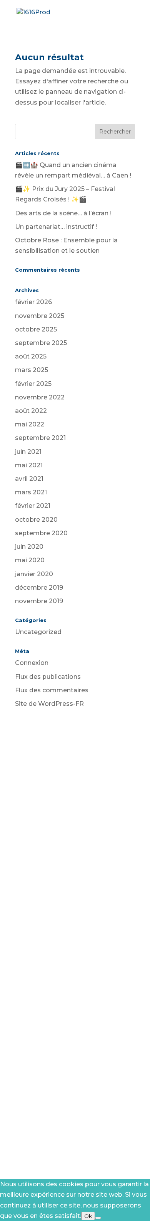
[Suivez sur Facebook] (67, 843)
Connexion (31, 662)
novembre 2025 (39, 316)
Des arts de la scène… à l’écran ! (63, 213)
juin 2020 (29, 546)
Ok (88, 1216)
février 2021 (32, 505)
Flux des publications (48, 676)
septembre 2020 (41, 533)
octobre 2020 (36, 519)
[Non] (98, 1218)
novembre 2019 (39, 601)
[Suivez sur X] (83, 843)
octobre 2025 (36, 329)
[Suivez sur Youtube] (52, 843)
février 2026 (33, 302)
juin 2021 (28, 451)
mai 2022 (29, 424)
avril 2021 (29, 478)
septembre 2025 (41, 343)
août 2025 (31, 356)
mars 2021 (31, 492)
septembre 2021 (40, 437)
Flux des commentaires (51, 690)
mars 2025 (31, 370)
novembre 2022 (40, 397)
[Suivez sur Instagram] (98, 843)
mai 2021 (29, 465)
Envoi (114, 1110)
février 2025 (33, 383)
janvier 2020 (34, 574)
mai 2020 (30, 560)
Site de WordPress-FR (49, 703)
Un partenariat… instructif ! (56, 226)
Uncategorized (38, 632)
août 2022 (31, 410)
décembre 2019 (39, 587)
